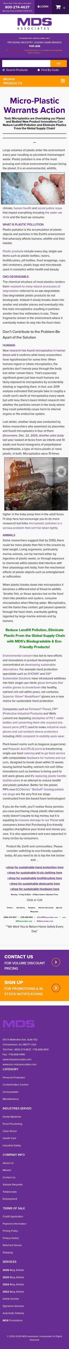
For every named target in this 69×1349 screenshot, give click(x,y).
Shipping (8, 1252)
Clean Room (10, 1131)
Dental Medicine (12, 1117)
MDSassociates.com (44, 921)
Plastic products (13, 251)
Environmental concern (18, 655)
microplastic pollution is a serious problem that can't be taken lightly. (32, 525)
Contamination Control (15, 1085)
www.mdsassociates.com (17, 1059)
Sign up (13, 982)
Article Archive (11, 1299)
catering (29, 753)
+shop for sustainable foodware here (34, 889)
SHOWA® (33, 674)
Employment (10, 1199)
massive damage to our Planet (38, 820)
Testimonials (10, 1192)
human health (22, 208)
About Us (8, 1163)
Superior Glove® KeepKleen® (22, 696)
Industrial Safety (12, 1145)
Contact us (18, 956)
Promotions (12, 1320)
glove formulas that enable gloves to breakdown (33, 685)
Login (43, 7)
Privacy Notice (11, 1238)
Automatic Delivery (13, 1313)
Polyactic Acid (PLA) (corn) (25, 749)
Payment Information (14, 1224)
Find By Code (50, 70)
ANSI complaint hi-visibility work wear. (40, 736)
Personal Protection (14, 1077)
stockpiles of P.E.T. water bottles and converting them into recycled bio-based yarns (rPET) (33, 722)
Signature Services (13, 1306)
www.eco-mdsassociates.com (19, 1064)
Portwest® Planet (40, 709)
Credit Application (13, 1216)
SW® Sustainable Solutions (27, 676)
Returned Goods (12, 1245)
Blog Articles (13, 1270)
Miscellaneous (11, 1099)
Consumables (10, 1092)
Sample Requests (13, 1184)
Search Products (17, 70)
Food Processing (12, 1124)
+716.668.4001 (40, 1049)
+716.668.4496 (16, 1054)
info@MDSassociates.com (47, 917)
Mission (7, 1170)
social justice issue (50, 208)
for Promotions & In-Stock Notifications (24, 991)
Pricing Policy (10, 1231)
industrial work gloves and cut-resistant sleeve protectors (34, 729)
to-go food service (52, 753)
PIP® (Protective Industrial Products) (30, 711)
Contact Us (9, 1177)
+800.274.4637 (22, 1049)
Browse (12, 81)
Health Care (9, 1138)
